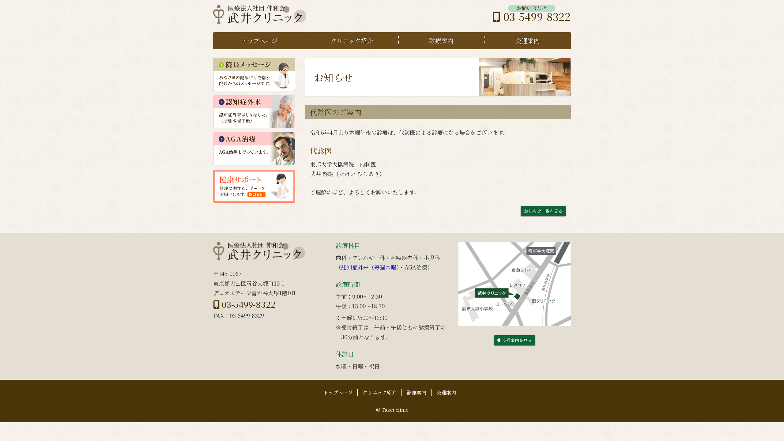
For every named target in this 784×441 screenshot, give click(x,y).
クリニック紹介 (351, 40)
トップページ (259, 40)
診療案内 (441, 40)
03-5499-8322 (535, 16)
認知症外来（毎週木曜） (370, 267)
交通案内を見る (516, 340)
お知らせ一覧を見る (543, 211)
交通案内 (527, 40)
